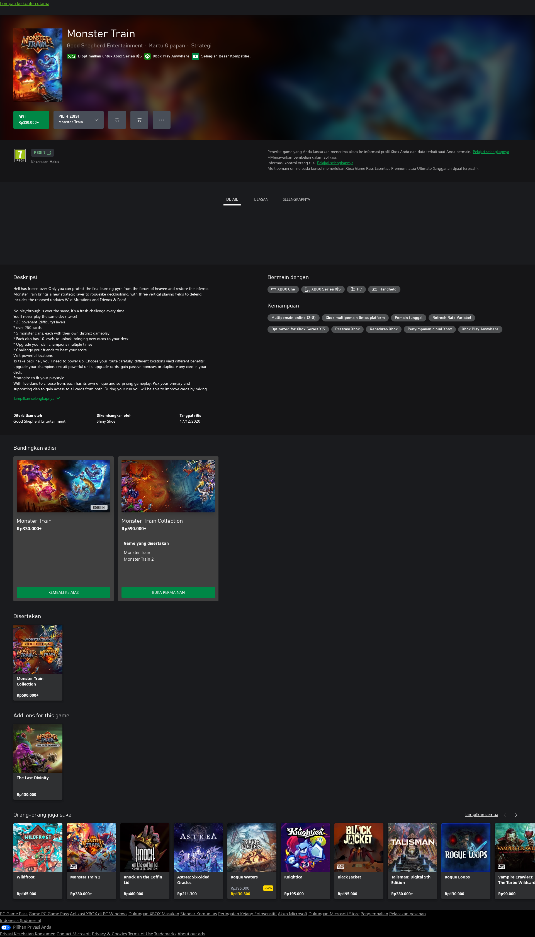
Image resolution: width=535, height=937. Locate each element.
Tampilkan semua (481, 814)
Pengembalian (374, 913)
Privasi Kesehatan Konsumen (27, 933)
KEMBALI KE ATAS (63, 592)
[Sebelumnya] (504, 815)
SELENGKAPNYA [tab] (296, 199)
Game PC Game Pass (49, 913)
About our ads (191, 933)
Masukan (170, 913)
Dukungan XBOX (145, 913)
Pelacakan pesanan (407, 913)
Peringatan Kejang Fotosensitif (247, 913)
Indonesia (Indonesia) (20, 920)
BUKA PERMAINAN (168, 592)
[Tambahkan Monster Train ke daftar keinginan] (117, 120)
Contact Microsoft (74, 933)
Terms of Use (140, 933)
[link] (37, 663)
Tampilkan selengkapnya (33, 398)
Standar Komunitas (198, 913)
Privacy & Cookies (109, 933)
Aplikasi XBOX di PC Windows (98, 913)
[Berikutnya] (516, 815)
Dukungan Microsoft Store (333, 913)
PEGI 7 (39, 153)
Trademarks (165, 933)
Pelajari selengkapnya (491, 151)
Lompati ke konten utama (24, 3)
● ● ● (161, 119)
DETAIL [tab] (232, 199)
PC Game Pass (14, 913)
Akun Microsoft (292, 913)
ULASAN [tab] (261, 199)
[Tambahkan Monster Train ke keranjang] (139, 120)
